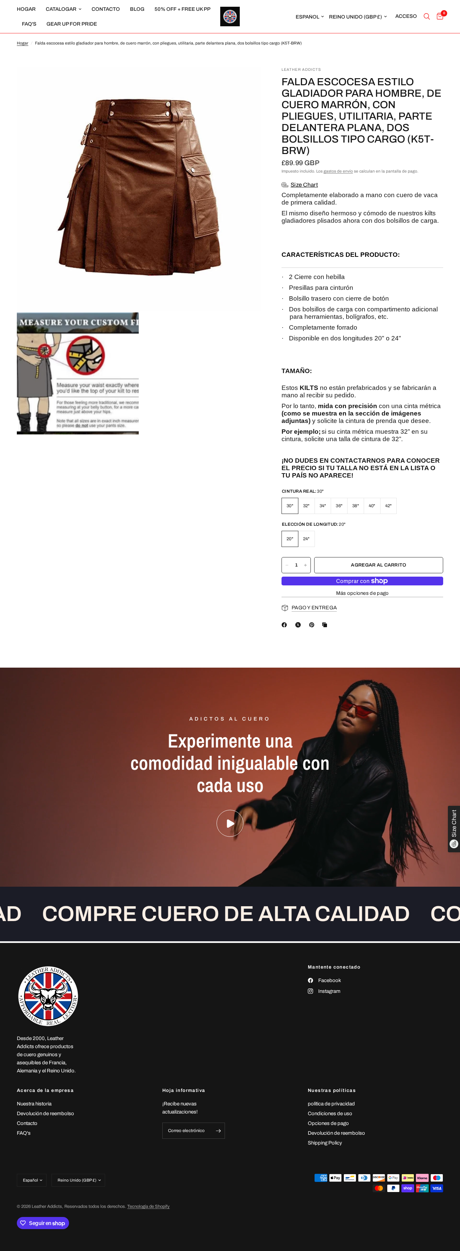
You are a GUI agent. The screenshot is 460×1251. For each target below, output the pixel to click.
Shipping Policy (325, 1143)
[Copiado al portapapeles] (326, 625)
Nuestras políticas (332, 1090)
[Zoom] (247, 80)
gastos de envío (338, 171)
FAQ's (29, 24)
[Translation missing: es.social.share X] (299, 625)
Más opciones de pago (362, 593)
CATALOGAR (61, 9)
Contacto (27, 1123)
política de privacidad (331, 1103)
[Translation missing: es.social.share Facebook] (286, 625)
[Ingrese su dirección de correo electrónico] (218, 1131)
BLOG (137, 9)
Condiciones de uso (330, 1113)
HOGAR (26, 9)
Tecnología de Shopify (148, 1206)
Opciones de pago (328, 1123)
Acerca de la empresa (45, 1090)
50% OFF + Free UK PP (182, 9)
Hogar (22, 43)
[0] (438, 16)
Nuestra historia (34, 1103)
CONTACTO (106, 9)
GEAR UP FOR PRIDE (71, 24)
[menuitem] (29, 9)
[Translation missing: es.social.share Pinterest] (313, 625)
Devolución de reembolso (45, 1113)
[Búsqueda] (426, 16)
